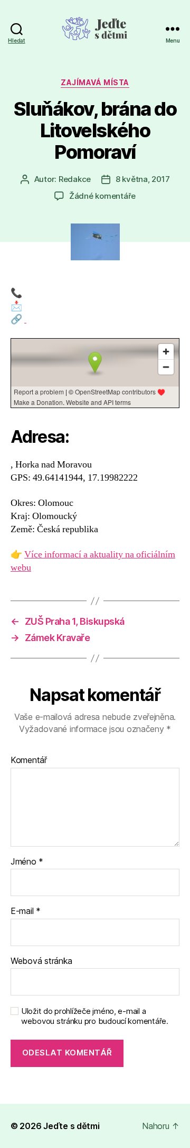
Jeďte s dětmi (71, 1126)
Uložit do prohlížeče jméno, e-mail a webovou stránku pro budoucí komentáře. (94, 1016)
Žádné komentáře (102, 196)
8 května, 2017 (142, 179)
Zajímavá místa (95, 82)
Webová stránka (41, 961)
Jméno (27, 862)
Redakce (75, 179)
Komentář (29, 760)
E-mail (26, 911)
